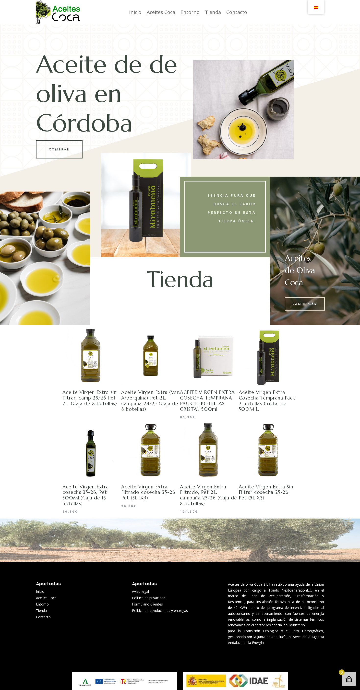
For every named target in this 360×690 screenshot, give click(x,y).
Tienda (213, 12)
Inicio (135, 12)
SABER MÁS (305, 304)
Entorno (190, 12)
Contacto (236, 12)
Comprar (59, 149)
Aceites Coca (161, 12)
